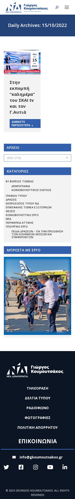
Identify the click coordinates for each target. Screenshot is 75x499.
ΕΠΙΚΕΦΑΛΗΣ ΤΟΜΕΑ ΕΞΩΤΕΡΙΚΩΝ (29, 207)
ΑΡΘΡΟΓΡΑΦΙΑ (21, 186)
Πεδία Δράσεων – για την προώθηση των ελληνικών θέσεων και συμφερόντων (37, 234)
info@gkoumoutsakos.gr (41, 457)
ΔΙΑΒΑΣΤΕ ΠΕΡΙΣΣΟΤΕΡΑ (21, 123)
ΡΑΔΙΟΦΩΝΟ (37, 408)
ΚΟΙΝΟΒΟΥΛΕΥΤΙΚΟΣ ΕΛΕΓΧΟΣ (31, 190)
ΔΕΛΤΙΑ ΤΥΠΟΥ (37, 398)
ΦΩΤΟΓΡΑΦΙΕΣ (37, 417)
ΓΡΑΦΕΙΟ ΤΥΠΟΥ (16, 195)
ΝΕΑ (8, 218)
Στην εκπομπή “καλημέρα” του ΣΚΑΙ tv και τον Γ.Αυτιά (22, 97)
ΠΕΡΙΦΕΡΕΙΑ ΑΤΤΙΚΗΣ (19, 222)
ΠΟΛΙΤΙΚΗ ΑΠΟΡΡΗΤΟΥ (37, 427)
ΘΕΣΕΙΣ (10, 211)
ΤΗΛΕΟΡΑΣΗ (37, 388)
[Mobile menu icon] (66, 7)
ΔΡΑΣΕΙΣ (11, 199)
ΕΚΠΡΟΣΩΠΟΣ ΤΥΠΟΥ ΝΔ (22, 203)
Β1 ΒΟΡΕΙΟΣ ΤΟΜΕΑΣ (20, 181)
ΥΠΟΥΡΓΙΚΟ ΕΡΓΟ (17, 226)
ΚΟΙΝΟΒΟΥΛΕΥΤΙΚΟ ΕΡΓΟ (22, 215)
